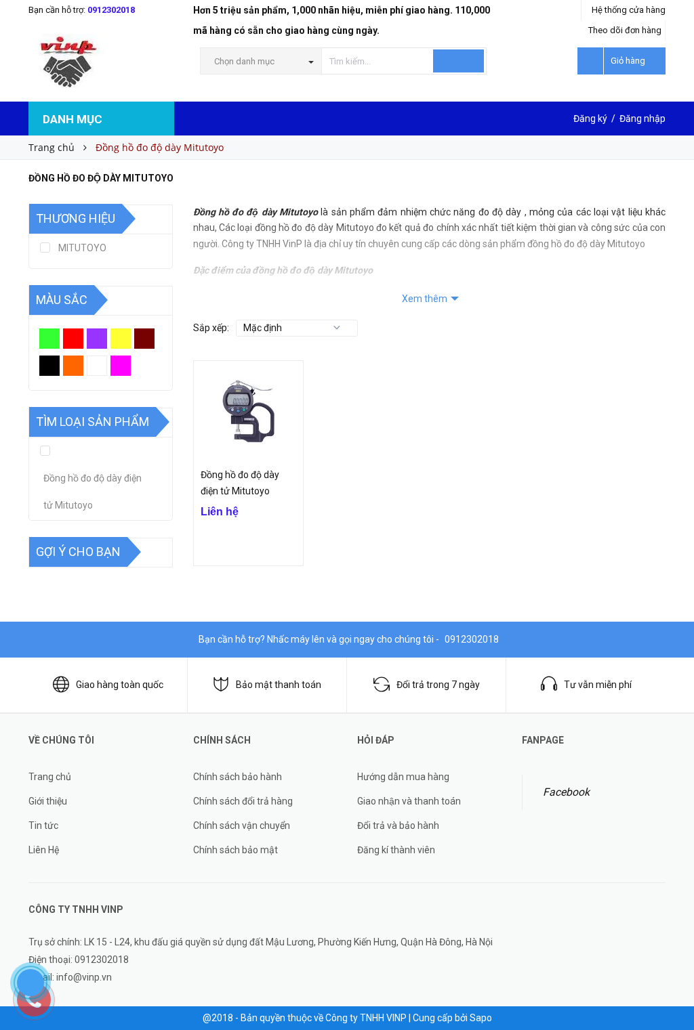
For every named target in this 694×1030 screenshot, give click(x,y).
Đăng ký (590, 118)
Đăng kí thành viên (396, 849)
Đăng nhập (642, 118)
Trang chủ (49, 776)
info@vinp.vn (84, 977)
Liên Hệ (43, 849)
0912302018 (111, 10)
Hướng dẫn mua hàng (403, 776)
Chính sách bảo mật (235, 849)
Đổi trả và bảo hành (398, 825)
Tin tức (43, 825)
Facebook (566, 792)
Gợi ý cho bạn (78, 551)
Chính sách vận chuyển (241, 825)
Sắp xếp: (211, 327)
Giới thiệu (47, 801)
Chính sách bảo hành (237, 776)
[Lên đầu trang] (670, 989)
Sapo (481, 1017)
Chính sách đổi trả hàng (243, 801)
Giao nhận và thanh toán (409, 801)
